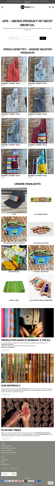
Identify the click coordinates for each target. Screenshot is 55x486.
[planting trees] (27, 412)
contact (3, 443)
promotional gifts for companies (9, 452)
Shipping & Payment (6, 445)
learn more (5, 394)
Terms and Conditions (6, 450)
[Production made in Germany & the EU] (27, 322)
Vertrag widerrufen (5, 464)
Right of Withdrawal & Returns (8, 448)
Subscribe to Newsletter (10, 468)
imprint (3, 457)
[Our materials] (27, 368)
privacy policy (4, 459)
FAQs (2, 461)
